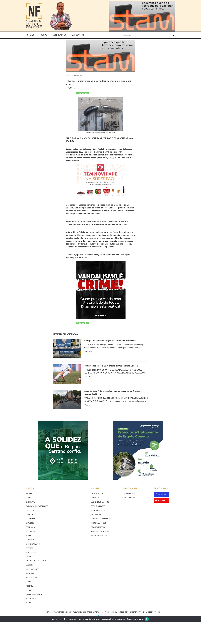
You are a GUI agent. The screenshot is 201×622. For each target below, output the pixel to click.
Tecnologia (31, 599)
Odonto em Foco (98, 527)
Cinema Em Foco (98, 494)
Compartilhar (83, 93)
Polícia (29, 582)
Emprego (30, 540)
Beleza (29, 494)
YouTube (161, 500)
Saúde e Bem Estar (34, 594)
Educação (30, 531)
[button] (173, 35)
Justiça (29, 565)
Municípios (30, 573)
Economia (30, 527)
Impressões (96, 515)
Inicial (68, 75)
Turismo (29, 603)
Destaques (30, 519)
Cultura (29, 515)
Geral (28, 557)
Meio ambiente (32, 569)
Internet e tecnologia (36, 561)
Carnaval (30, 502)
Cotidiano (30, 510)
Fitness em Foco (98, 510)
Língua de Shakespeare (101, 519)
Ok (147, 619)
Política (30, 586)
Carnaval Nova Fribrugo (37, 506)
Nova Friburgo (77, 75)
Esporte (29, 548)
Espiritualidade (98, 506)
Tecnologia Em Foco (100, 536)
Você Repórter (59, 35)
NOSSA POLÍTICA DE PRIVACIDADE (52, 612)
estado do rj (31, 552)
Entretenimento (33, 544)
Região (29, 590)
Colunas (43, 35)
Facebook (162, 494)
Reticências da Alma (100, 531)
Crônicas (95, 498)
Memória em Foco (98, 523)
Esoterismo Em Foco (100, 502)
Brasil (29, 498)
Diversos (30, 523)
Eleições (30, 536)
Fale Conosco (78, 35)
